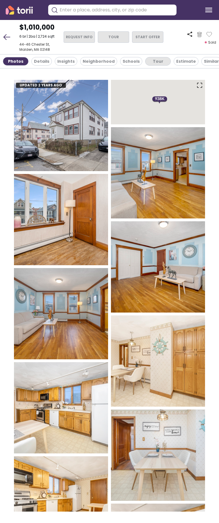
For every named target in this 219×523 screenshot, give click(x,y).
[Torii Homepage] (23, 10)
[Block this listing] (199, 34)
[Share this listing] (189, 34)
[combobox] (117, 10)
